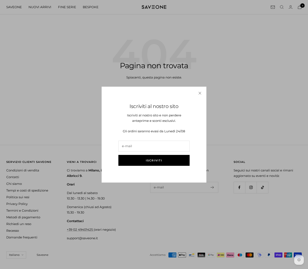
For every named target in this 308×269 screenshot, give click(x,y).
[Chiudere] (199, 93)
